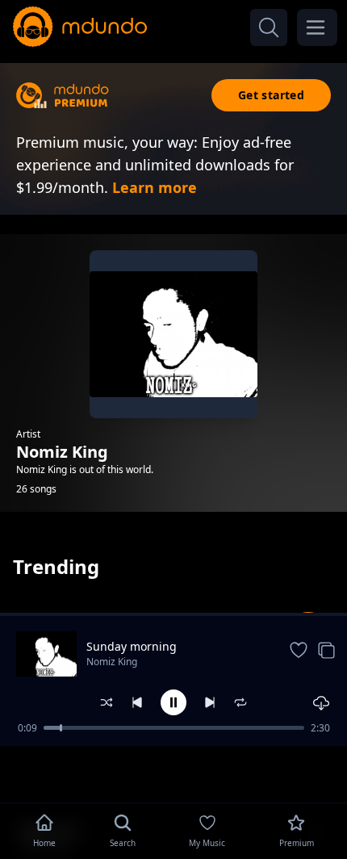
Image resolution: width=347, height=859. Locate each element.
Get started (271, 95)
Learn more (154, 187)
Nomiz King (111, 661)
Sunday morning (131, 646)
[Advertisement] (173, 772)
